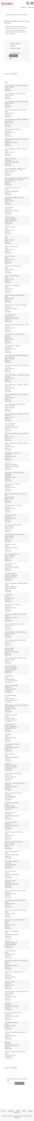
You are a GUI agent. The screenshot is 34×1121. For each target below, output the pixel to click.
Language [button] (23, 7)
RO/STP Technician (10, 724)
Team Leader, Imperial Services (13, 266)
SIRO (23, 1111)
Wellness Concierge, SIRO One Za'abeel (15, 910)
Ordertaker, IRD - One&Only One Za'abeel (16, 305)
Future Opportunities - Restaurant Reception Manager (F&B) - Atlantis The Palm (16, 178)
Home (7, 14)
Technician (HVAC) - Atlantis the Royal (15, 624)
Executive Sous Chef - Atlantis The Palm (15, 93)
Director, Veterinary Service (12, 554)
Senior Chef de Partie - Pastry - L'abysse (15, 890)
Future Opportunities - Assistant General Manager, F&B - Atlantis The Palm (15, 169)
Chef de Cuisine (9, 207)
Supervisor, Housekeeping (12, 931)
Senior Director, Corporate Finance (14, 972)
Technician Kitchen (10, 217)
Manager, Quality (9, 648)
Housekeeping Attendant (11, 1022)
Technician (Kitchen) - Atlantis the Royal (15, 632)
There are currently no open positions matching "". (16, 27)
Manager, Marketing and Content (13, 1012)
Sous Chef (7, 1003)
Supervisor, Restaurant (11, 158)
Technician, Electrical (10, 666)
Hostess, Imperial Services (12, 275)
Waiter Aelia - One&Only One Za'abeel (15, 783)
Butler (6, 236)
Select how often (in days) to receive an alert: (17, 1079)
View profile (31, 7)
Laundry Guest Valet (10, 950)
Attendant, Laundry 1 (10, 544)
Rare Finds (17, 1112)
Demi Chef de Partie (10, 880)
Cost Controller (9, 594)
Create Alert (20, 1083)
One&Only (10, 1111)
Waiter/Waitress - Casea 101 (12, 453)
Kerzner (3, 1111)
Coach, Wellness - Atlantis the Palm (14, 534)
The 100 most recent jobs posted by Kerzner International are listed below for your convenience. (16, 32)
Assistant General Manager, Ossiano (14, 197)
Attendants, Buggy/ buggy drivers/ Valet (15, 1051)
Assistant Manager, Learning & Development (16, 705)
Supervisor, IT (8, 462)
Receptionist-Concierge (11, 715)
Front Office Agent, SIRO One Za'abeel (15, 900)
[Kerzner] (7, 3)
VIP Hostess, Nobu (10, 981)
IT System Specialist (10, 573)
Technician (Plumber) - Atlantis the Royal (15, 640)
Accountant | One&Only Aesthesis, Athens (16, 1032)
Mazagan (30, 1111)
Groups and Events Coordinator (13, 773)
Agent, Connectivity (10, 754)
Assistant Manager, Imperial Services (14, 295)
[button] (32, 3)
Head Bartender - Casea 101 (12, 604)
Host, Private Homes (10, 314)
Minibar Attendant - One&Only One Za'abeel (16, 139)
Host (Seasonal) (9, 675)
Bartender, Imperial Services (12, 285)
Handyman (8, 763)
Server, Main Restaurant (11, 685)
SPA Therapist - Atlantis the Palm (13, 524)
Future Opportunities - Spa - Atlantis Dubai (16, 85)
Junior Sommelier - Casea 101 (13, 484)
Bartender (7, 1042)
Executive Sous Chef (10, 563)
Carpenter (7, 941)
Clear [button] (10, 58)
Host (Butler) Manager (11, 695)
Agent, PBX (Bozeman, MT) (12, 851)
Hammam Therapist (10, 423)
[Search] (28, 3)
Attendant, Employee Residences (13, 841)
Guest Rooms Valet (10, 227)
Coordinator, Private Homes (12, 744)
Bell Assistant (8, 734)
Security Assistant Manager (12, 802)
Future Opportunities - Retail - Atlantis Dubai (16, 101)
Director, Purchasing (10, 871)
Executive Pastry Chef (10, 515)
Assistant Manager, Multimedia (13, 129)
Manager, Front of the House (12, 188)
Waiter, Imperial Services (11, 246)
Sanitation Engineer (10, 812)
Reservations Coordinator (11, 861)
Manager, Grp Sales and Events (13, 793)
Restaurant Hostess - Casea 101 (13, 505)
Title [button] (6, 82)
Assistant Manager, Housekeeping (14, 832)
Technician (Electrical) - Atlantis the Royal (15, 658)
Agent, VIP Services (10, 256)
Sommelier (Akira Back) (11, 822)
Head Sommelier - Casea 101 (12, 345)
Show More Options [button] (15, 53)
